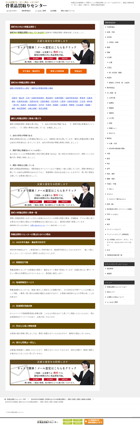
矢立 (108, 250)
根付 (108, 224)
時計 (108, 163)
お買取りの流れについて (115, 297)
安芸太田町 (43, 108)
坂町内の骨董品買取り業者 (42, 88)
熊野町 (71, 105)
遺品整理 (110, 268)
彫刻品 (109, 138)
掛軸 (108, 52)
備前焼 (111, 113)
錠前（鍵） (111, 204)
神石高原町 (21, 108)
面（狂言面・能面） (116, 72)
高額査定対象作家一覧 (114, 255)
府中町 (89, 101)
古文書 (109, 57)
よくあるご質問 (40, 11)
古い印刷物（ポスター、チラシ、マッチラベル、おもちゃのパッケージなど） (120, 242)
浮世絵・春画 (113, 42)
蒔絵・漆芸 (111, 174)
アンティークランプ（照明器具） (118, 234)
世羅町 (88, 105)
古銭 (108, 153)
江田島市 (63, 105)
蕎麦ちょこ (113, 128)
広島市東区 (44, 101)
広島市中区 (34, 101)
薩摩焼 (111, 103)
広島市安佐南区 (37, 98)
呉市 (28, 98)
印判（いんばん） (113, 214)
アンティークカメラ (114, 229)
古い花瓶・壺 (111, 93)
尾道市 (82, 98)
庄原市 (23, 105)
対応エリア (111, 292)
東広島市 (49, 98)
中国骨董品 (111, 27)
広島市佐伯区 (22, 101)
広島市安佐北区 (72, 98)
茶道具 (109, 77)
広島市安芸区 (72, 101)
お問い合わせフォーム (37, 225)
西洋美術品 (111, 88)
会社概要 (53, 11)
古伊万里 (112, 98)
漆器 (110, 123)
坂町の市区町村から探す (20, 88)
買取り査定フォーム (68, 11)
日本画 (109, 37)
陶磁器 (111, 108)
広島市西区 (59, 98)
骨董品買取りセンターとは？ (117, 287)
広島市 (14, 98)
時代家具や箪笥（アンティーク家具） (120, 209)
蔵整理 (109, 273)
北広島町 (79, 105)
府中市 (16, 105)
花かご (111, 189)
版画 (108, 47)
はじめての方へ (12, 11)
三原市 (63, 101)
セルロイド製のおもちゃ (117, 199)
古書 (110, 62)
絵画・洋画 (111, 32)
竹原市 (48, 105)
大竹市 (41, 105)
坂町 (13, 108)
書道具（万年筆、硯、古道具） (120, 83)
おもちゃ (110, 194)
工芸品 (109, 67)
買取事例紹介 (26, 11)
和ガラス (112, 133)
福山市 (21, 98)
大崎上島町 (32, 108)
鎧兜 (108, 158)
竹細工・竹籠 (111, 184)
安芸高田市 (32, 105)
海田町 (55, 105)
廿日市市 (54, 101)
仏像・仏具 (113, 143)
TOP (16, 399)
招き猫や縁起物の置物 (116, 148)
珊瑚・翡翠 (111, 179)
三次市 (82, 101)
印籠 (108, 219)
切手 (108, 169)
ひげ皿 (111, 118)
